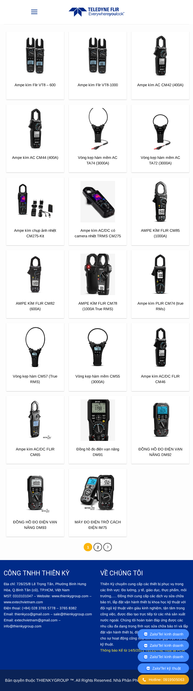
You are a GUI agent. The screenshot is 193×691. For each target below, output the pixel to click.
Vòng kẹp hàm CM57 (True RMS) (35, 379)
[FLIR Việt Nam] (96, 12)
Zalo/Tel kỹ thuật (166, 668)
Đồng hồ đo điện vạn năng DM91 (97, 452)
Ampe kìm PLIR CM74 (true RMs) (160, 306)
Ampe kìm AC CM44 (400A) (35, 157)
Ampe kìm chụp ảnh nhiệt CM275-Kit (35, 233)
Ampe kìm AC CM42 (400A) (160, 85)
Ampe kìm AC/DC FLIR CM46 (160, 379)
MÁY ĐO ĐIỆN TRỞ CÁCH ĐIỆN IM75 (98, 525)
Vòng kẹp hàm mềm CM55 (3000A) (97, 379)
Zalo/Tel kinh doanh (166, 634)
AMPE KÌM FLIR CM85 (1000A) (160, 233)
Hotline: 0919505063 (166, 679)
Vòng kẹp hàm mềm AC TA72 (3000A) (160, 160)
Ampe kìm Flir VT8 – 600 (35, 85)
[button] (34, 11)
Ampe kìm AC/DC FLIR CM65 (35, 452)
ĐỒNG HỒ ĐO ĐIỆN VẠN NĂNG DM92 (160, 452)
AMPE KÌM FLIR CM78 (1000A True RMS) (97, 306)
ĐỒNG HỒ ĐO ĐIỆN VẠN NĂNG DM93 (35, 525)
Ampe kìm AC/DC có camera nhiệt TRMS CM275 (98, 233)
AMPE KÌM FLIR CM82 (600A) (35, 306)
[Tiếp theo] (107, 547)
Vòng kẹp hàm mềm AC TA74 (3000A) (97, 160)
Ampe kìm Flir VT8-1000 (98, 85)
